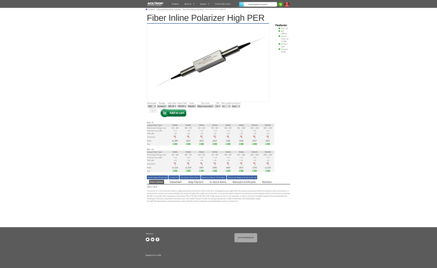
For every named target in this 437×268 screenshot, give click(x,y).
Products (175, 4)
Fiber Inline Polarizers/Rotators (193, 9)
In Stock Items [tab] (218, 182)
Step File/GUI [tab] (195, 182)
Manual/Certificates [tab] (244, 182)
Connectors (235, 103)
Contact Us (173, 177)
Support (203, 4)
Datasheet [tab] (176, 182)
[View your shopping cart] (280, 4)
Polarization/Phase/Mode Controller (168, 9)
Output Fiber (182, 103)
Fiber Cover (205, 103)
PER (217, 103)
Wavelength (151, 103)
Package (162, 103)
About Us (187, 4)
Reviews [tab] (267, 182)
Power (191, 103)
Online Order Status (222, 4)
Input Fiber (172, 103)
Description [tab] (156, 182)
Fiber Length (226, 103)
